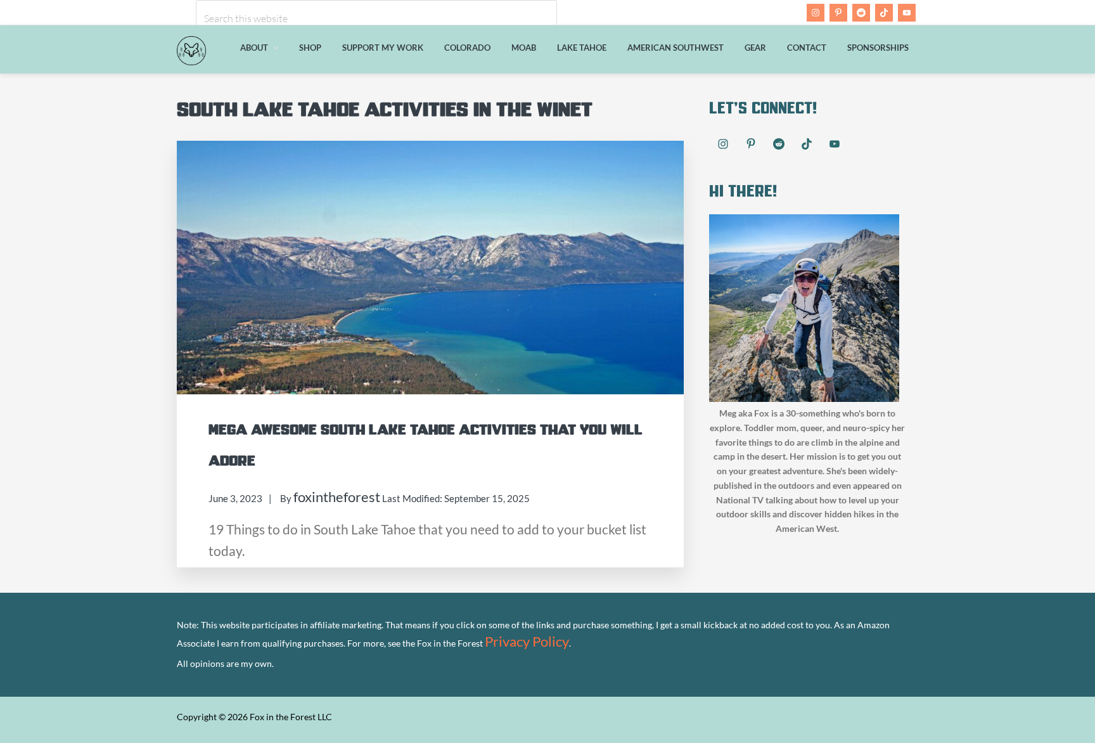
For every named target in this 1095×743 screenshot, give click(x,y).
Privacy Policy (527, 641)
